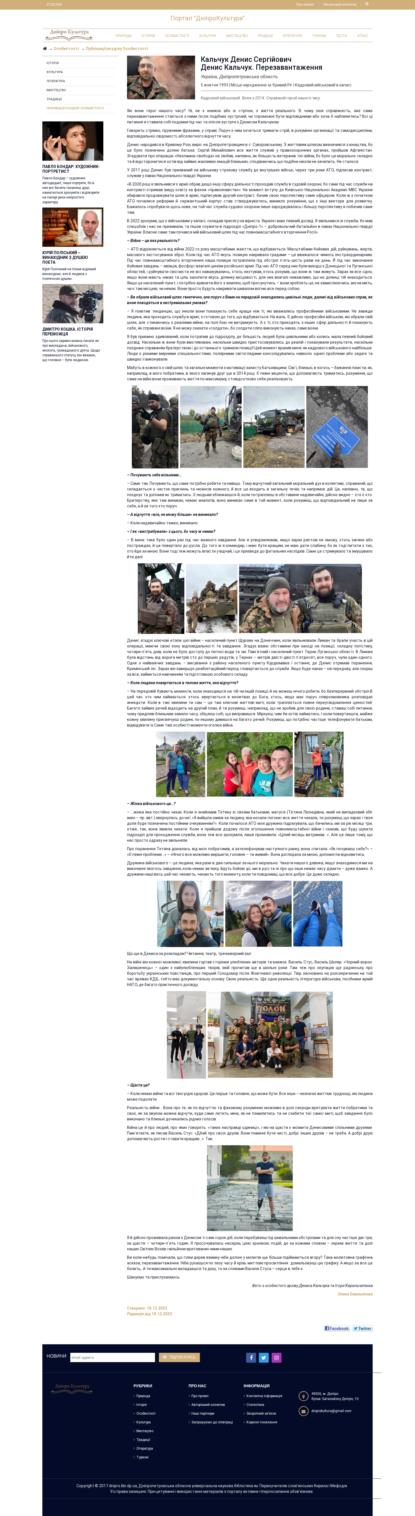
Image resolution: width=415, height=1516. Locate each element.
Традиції (54, 99)
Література (56, 81)
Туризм (142, 1457)
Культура (55, 72)
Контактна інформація (264, 1396)
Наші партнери (202, 1413)
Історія (53, 63)
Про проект (305, 4)
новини (56, 1356)
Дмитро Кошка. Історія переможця (67, 331)
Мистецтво (56, 90)
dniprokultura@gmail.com (331, 1411)
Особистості (146, 1413)
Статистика (255, 1405)
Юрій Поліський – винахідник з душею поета (65, 257)
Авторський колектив (340, 4)
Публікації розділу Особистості (75, 108)
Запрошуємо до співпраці (212, 1422)
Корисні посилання (261, 1422)
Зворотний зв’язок (261, 1413)
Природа (143, 1396)
